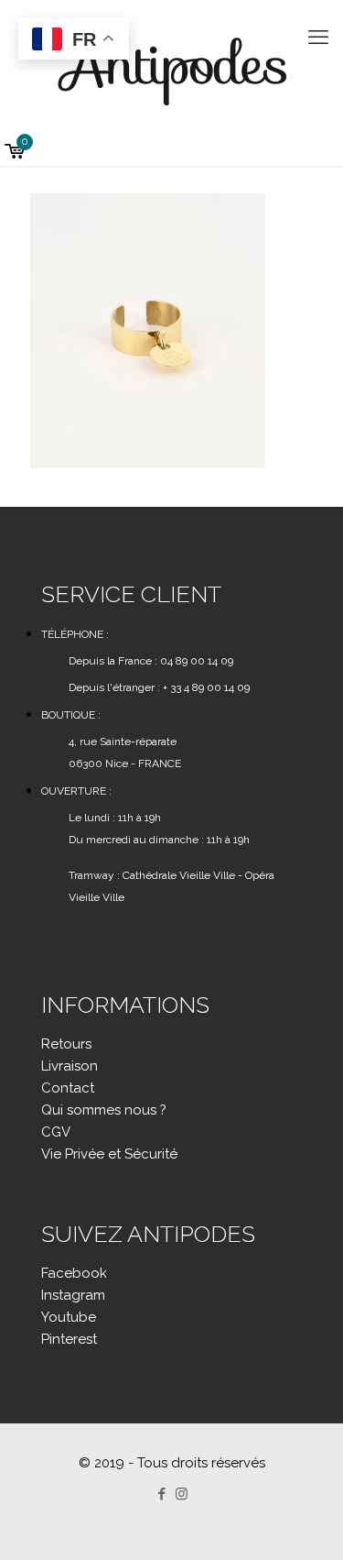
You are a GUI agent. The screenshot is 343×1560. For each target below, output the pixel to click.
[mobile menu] (318, 36)
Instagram (73, 1295)
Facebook (74, 1273)
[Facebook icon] (162, 1494)
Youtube (68, 1317)
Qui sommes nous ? (103, 1110)
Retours (66, 1044)
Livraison (69, 1066)
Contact (67, 1088)
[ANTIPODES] (171, 68)
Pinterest (69, 1339)
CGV (55, 1132)
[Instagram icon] (181, 1494)
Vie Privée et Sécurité (109, 1154)
